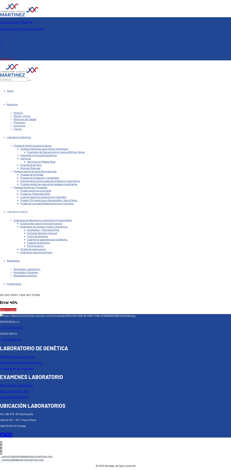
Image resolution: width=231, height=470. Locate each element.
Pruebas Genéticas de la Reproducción (35, 171)
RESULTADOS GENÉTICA (14, 397)
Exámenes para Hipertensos (36, 252)
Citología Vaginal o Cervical (42, 233)
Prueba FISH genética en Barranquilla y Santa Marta (48, 200)
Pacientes (19, 122)
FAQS (6, 434)
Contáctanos (14, 283)
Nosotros (12, 104)
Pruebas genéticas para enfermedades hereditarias (48, 184)
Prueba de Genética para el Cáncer (32, 145)
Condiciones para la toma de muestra (41, 223)
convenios (19, 125)
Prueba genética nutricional (35, 190)
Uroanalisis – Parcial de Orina (43, 229)
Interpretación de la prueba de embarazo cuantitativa (50, 180)
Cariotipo (25, 158)
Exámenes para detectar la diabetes (47, 239)
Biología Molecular (30, 168)
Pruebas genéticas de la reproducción (21, 362)
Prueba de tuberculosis (33, 249)
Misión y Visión (22, 116)
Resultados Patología (26, 272)
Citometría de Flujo (31, 164)
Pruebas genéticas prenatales (16, 368)
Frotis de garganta (37, 236)
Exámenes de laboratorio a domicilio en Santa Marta (43, 220)
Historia (18, 112)
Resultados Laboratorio (27, 269)
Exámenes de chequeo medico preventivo (43, 226)
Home (10, 90)
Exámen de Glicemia (38, 242)
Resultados (13, 260)
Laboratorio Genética (19, 137)
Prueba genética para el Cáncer (17, 356)
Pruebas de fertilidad (31, 174)
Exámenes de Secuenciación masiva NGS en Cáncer (56, 152)
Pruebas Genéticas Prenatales (30, 187)
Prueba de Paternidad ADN (35, 193)
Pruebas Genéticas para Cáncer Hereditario (44, 148)
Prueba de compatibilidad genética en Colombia (47, 203)
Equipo (18, 128)
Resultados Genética (25, 275)
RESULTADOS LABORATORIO (16, 385)
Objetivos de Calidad (25, 119)
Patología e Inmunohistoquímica (38, 155)
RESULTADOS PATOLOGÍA (14, 391)
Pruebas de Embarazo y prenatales (39, 177)
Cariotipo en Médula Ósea (41, 161)
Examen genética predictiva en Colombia (43, 197)
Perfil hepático (35, 245)
